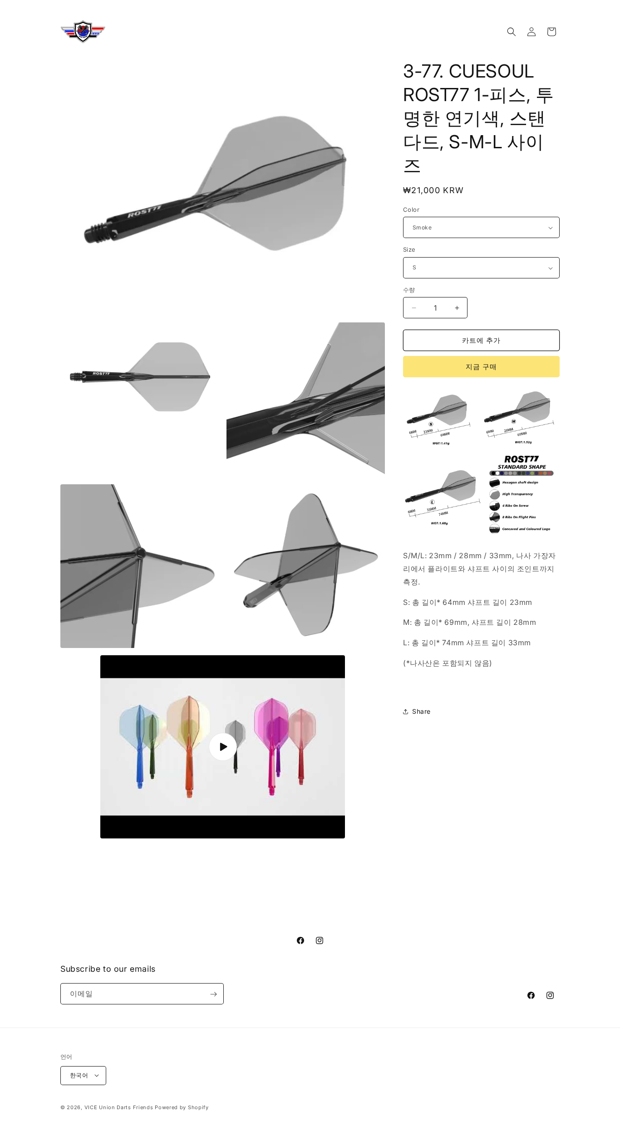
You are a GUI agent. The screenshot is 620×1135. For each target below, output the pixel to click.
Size (409, 249)
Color (411, 209)
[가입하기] (213, 994)
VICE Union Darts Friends (118, 1107)
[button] (512, 32)
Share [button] (421, 711)
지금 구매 (481, 366)
